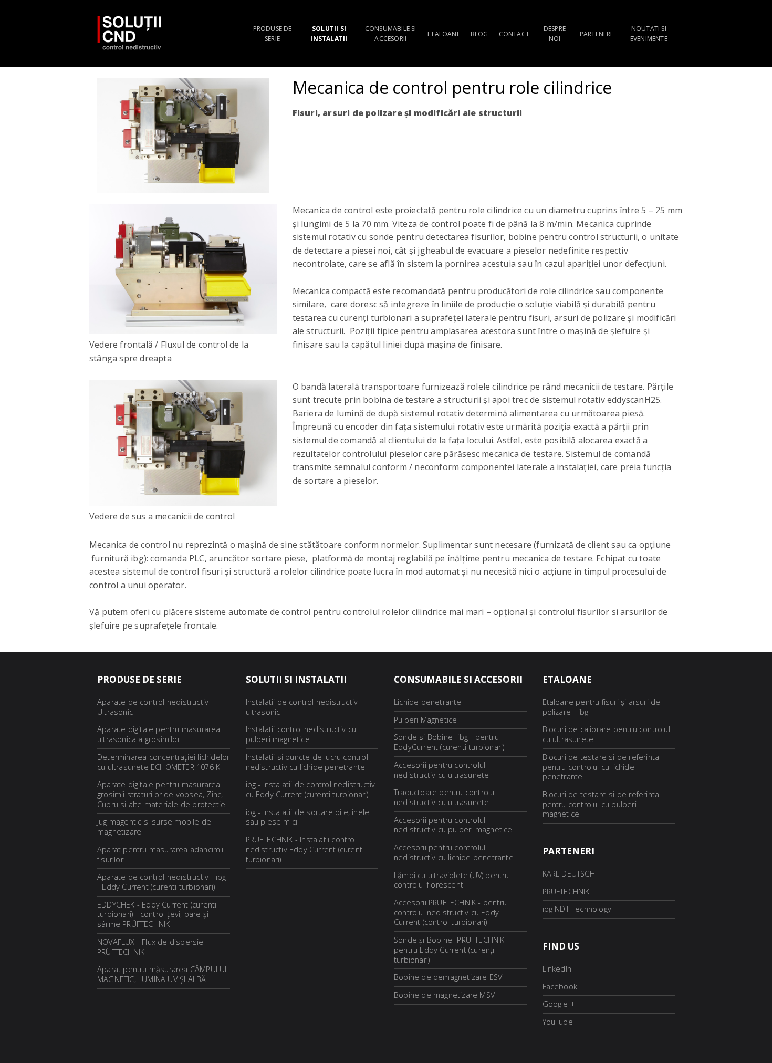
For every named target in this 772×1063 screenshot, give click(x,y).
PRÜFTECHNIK (566, 892)
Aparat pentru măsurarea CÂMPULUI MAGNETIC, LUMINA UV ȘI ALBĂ (161, 974)
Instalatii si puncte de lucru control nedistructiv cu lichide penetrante (307, 762)
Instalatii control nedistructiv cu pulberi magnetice (301, 734)
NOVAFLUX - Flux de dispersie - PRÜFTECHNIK (152, 947)
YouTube (558, 1022)
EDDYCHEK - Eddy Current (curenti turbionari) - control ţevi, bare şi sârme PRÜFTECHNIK (156, 914)
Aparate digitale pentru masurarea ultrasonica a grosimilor (159, 734)
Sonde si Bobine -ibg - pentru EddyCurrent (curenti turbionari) (449, 742)
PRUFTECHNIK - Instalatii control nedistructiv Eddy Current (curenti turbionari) (305, 849)
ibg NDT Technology (577, 909)
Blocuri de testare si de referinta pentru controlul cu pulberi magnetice (601, 804)
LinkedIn (557, 969)
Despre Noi (555, 33)
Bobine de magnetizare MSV (444, 995)
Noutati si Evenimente (648, 33)
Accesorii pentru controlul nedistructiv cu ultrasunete (441, 770)
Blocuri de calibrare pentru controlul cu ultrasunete (606, 734)
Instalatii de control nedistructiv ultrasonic (302, 707)
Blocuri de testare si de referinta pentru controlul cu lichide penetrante (601, 766)
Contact (514, 33)
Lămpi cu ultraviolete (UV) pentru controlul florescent (451, 880)
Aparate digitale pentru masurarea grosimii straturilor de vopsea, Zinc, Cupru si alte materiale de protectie (161, 794)
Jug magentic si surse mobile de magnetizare (154, 827)
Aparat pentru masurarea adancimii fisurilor (160, 854)
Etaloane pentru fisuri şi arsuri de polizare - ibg (602, 707)
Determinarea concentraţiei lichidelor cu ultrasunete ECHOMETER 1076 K (163, 762)
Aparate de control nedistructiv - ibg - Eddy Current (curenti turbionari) (161, 882)
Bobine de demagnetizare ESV (448, 977)
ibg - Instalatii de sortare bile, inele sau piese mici (308, 817)
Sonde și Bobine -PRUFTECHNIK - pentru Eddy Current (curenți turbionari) (451, 949)
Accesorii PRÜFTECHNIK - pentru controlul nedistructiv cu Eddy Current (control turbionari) (450, 912)
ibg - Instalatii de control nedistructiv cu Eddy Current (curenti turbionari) (310, 789)
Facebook (560, 987)
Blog (479, 33)
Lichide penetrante (428, 702)
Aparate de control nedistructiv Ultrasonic (152, 707)
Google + (559, 1004)
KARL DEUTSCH (569, 874)
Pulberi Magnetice (425, 720)
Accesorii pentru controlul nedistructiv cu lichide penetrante (454, 852)
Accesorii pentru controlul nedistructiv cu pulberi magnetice (453, 825)
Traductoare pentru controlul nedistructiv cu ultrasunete (445, 797)
